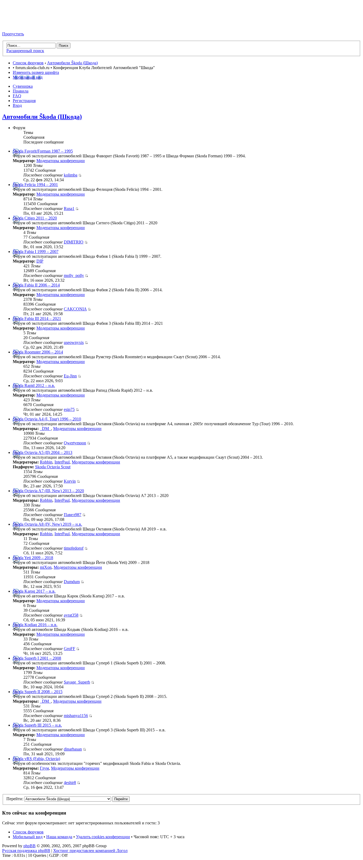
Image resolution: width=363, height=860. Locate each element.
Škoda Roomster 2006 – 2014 (38, 352)
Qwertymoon (75, 443)
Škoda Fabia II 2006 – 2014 (36, 285)
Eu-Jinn (70, 376)
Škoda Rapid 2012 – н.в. (34, 385)
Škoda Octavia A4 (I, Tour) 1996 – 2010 (47, 419)
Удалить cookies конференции (103, 836)
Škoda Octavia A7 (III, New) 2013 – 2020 (48, 490)
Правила (20, 91)
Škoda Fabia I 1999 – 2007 (35, 251)
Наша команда (59, 836)
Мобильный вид (28, 77)
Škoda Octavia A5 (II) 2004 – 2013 (42, 452)
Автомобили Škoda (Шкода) (72, 63)
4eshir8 (70, 782)
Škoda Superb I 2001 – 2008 (37, 658)
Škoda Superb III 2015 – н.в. (37, 725)
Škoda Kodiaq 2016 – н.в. (35, 624)
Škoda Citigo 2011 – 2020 (35, 218)
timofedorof (73, 548)
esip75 (69, 409)
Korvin (70, 481)
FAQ (17, 96)
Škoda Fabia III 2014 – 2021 (37, 318)
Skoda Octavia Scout (52, 467)
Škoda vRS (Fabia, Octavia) (36, 758)
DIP (39, 261)
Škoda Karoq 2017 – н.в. (34, 591)
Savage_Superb (77, 682)
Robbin (46, 462)
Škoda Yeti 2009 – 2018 (33, 557)
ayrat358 (71, 615)
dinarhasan (73, 749)
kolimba (70, 175)
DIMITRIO (73, 242)
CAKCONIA (75, 309)
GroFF (69, 648)
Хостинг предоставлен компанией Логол (90, 850)
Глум (44, 768)
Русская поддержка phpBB (26, 850)
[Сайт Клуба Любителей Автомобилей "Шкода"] (28, 25)
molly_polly (74, 275)
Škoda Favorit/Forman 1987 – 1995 (43, 151)
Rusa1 (69, 208)
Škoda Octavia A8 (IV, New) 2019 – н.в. (47, 524)
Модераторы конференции (60, 160)
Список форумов (28, 63)
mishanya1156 (76, 715)
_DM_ (45, 428)
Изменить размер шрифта (36, 72)
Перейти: (14, 798)
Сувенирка (23, 86)
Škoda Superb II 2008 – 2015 (37, 691)
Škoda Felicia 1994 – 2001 (35, 184)
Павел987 (72, 514)
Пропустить (13, 34)
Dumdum (72, 581)
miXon (46, 567)
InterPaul (62, 462)
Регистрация (24, 100)
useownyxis (74, 342)
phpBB (29, 846)
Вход (17, 105)
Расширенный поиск (25, 50)
